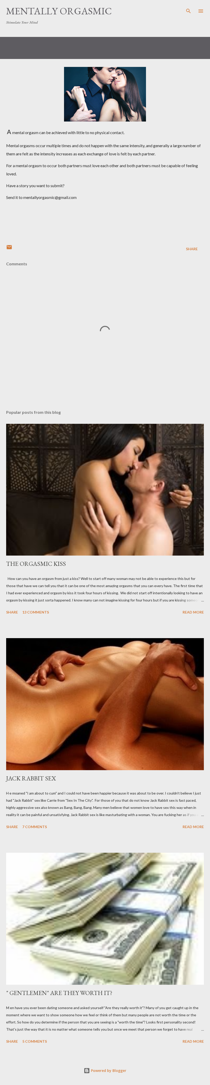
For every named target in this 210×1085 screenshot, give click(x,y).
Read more (193, 612)
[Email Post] (9, 249)
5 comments (34, 1041)
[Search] (188, 9)
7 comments (34, 827)
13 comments (35, 612)
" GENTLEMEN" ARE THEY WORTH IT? (59, 993)
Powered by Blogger (108, 1070)
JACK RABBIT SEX (31, 778)
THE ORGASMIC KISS (36, 564)
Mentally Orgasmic (59, 11)
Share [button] (192, 249)
